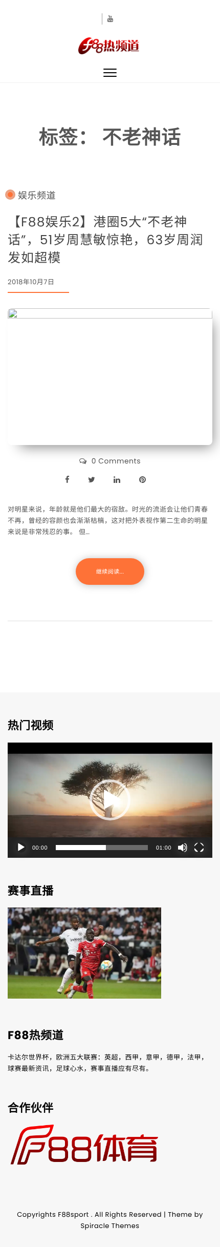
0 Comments (116, 461)
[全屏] (199, 847)
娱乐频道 (37, 196)
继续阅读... (110, 571)
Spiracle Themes (109, 1226)
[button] (110, 799)
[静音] (183, 847)
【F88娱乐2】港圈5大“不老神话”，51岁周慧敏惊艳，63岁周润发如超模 (106, 240)
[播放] (21, 847)
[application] (110, 800)
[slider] (102, 847)
